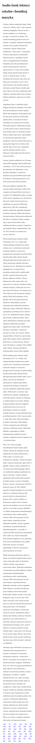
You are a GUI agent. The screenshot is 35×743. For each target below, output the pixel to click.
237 (20, 736)
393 (9, 738)
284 (26, 733)
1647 (4, 729)
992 (15, 726)
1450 (24, 726)
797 (4, 733)
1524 (19, 731)
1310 (20, 733)
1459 (14, 738)
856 (20, 729)
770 (4, 738)
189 (20, 741)
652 (25, 729)
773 (10, 724)
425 (14, 731)
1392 (29, 731)
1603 (15, 733)
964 (10, 729)
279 (15, 741)
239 (31, 724)
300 (24, 731)
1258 (30, 729)
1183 (4, 724)
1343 (9, 741)
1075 (29, 738)
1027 (25, 736)
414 (9, 731)
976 (24, 738)
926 (30, 726)
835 (26, 724)
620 (4, 731)
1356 (9, 733)
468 (4, 736)
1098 (15, 736)
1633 (9, 736)
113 (31, 736)
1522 (15, 729)
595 (4, 741)
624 (20, 738)
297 (10, 726)
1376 (15, 724)
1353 (4, 726)
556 (20, 726)
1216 (20, 724)
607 (31, 733)
